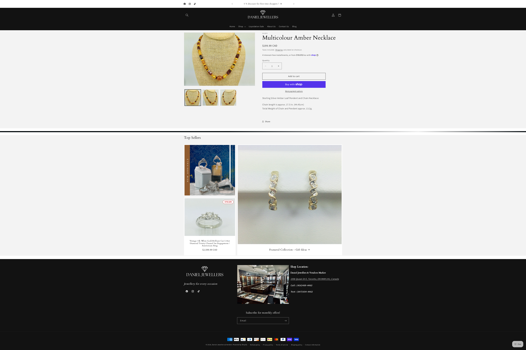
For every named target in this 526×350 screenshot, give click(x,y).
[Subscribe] (285, 320)
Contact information (312, 345)
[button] (187, 15)
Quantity (265, 60)
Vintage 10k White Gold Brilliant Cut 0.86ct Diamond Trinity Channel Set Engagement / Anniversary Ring (210, 243)
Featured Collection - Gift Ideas (288, 249)
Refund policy (255, 345)
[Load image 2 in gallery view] (210, 97)
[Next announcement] (294, 4)
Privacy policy (268, 345)
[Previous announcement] (232, 4)
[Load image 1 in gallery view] (193, 97)
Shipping (279, 50)
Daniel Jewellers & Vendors (222, 345)
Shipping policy (296, 345)
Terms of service (282, 345)
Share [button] (267, 121)
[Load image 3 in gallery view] (228, 97)
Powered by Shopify (240, 345)
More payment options (294, 91)
